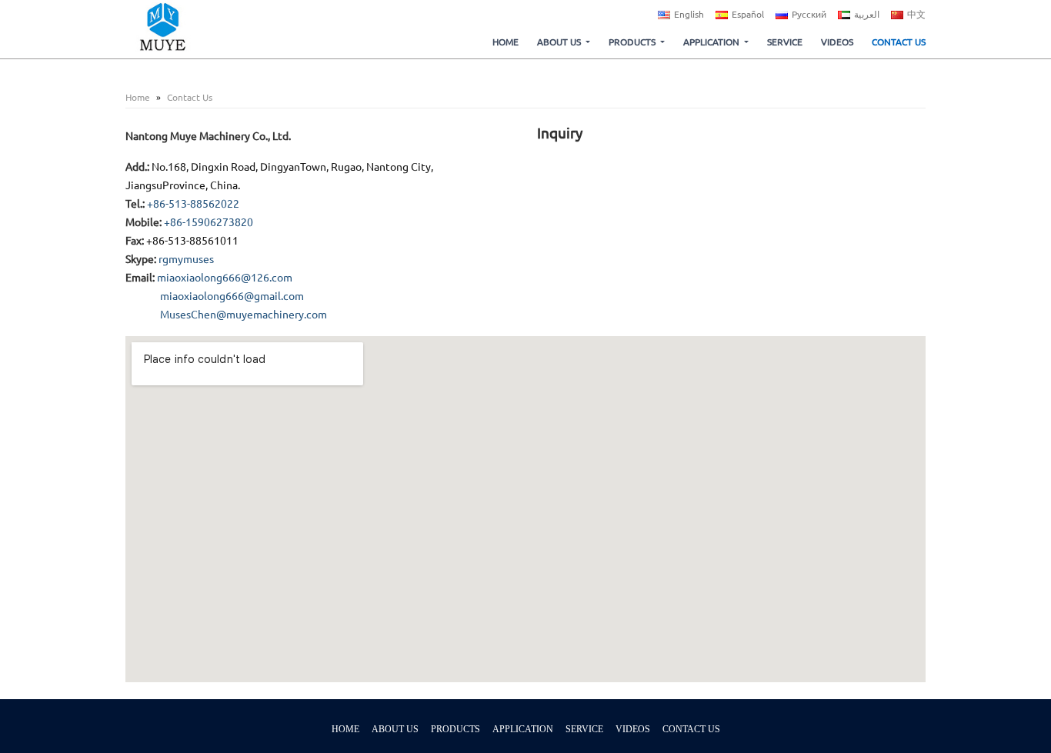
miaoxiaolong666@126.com (224, 278)
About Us (395, 729)
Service (784, 42)
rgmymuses (186, 259)
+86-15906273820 (208, 222)
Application (522, 729)
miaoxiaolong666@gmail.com (232, 296)
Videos (837, 42)
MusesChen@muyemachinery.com (243, 314)
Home (505, 42)
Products (455, 729)
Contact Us (899, 42)
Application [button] (711, 42)
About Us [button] (559, 42)
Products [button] (632, 42)
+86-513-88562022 (193, 204)
